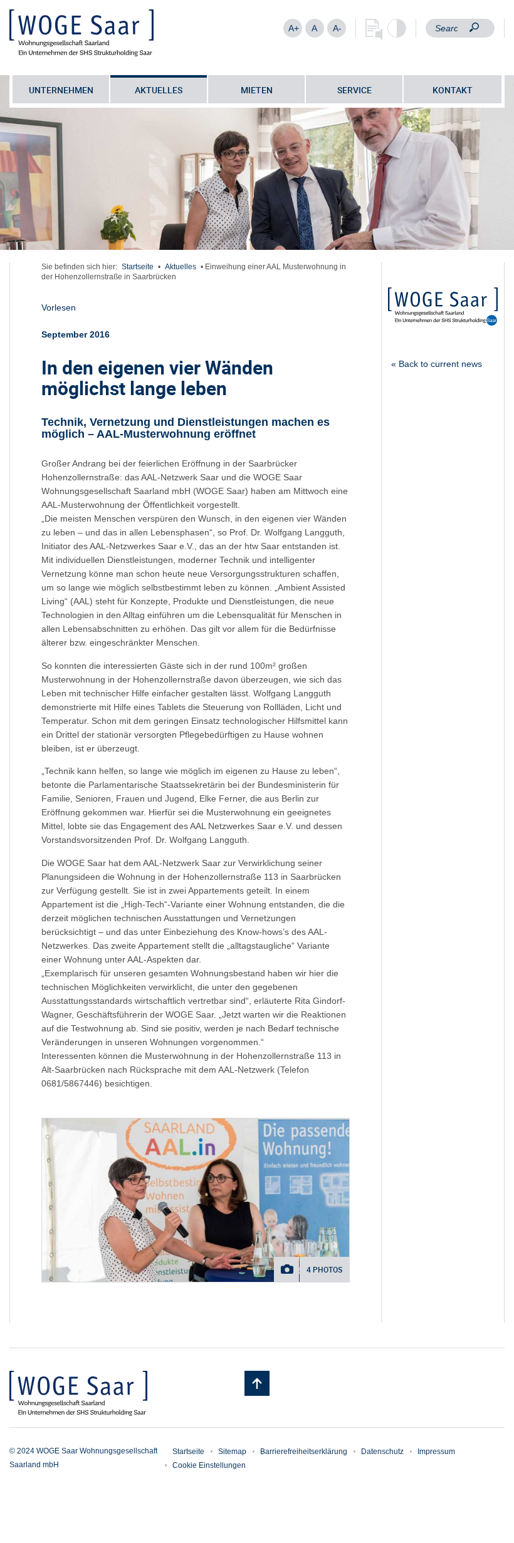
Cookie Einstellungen (209, 1465)
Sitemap (232, 1451)
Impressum (436, 1451)
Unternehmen (61, 90)
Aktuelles (158, 90)
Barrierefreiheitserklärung (303, 1451)
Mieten (257, 90)
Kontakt (453, 90)
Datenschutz (382, 1451)
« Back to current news (436, 364)
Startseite (138, 266)
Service (354, 90)
